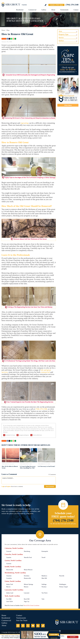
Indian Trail (9, 584)
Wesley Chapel (63, 587)
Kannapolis (45, 551)
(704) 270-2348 (72, 5)
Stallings (44, 584)
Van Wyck (44, 593)
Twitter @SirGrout (37, 435)
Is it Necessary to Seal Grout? (46, 466)
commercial (45, 372)
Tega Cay (26, 601)
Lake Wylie (9, 601)
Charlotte (8, 576)
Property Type (63, 34)
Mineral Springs (28, 584)
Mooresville (9, 569)
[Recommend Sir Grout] (67, 92)
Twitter (9, 39)
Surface (61, 40)
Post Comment (50, 486)
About (53, 10)
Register (8, 486)
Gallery (43, 10)
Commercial (32, 10)
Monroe (26, 587)
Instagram (18, 625)
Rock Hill (26, 599)
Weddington (62, 584)
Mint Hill (44, 578)
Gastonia (8, 563)
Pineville (61, 576)
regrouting (24, 123)
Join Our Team (21, 620)
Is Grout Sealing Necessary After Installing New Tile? (28, 467)
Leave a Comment (9, 474)
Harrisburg (27, 551)
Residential (19, 10)
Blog (8, 30)
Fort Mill (8, 599)
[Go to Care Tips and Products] (67, 60)
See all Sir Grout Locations (31, 605)
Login (3, 486)
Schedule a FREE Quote (56, 5)
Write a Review (45, 5)
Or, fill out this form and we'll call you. (63, 524)
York (43, 599)
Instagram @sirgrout (24, 435)
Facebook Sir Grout (10, 435)
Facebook (7, 39)
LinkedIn (38, 625)
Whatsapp (11, 39)
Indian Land (9, 593)
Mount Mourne (28, 569)
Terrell (43, 557)
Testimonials (64, 10)
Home (3, 30)
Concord (8, 551)
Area (60, 31)
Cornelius (9, 578)
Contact (76, 10)
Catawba (8, 557)
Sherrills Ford (28, 557)
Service (61, 37)
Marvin (8, 587)
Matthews (44, 576)
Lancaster (26, 593)
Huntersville (27, 578)
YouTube (33, 625)
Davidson (26, 576)
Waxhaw (44, 587)
